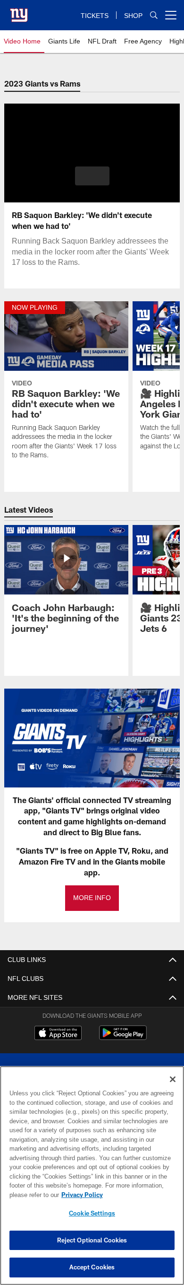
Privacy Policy (80, 1194)
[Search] (154, 15)
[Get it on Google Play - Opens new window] (123, 1037)
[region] (92, 1175)
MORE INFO (92, 898)
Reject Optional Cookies (92, 1240)
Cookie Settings (92, 1213)
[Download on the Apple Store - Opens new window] (58, 1034)
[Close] (172, 1079)
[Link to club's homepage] (19, 11)
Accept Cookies (92, 1267)
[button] (92, 175)
